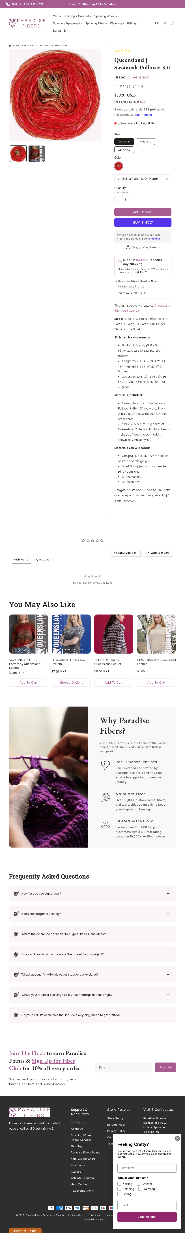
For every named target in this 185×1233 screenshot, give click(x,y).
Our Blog (77, 1146)
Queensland (59, 45)
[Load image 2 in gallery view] (36, 153)
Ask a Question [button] (127, 552)
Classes (76, 1171)
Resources (78, 1165)
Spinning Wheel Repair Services (81, 1137)
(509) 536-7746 (43, 1128)
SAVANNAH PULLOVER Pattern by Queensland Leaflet (25, 663)
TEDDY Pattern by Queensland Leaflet (107, 662)
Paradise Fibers (33, 1215)
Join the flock (147, 1216)
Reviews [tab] (19, 559)
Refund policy (75, 1215)
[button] (56, 16)
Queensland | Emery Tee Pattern (68, 662)
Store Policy (115, 1118)
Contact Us (78, 1122)
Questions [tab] (42, 559)
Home (16, 45)
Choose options (71, 682)
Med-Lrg (146, 141)
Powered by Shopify (53, 1215)
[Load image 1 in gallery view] (18, 153)
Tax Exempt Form (82, 1190)
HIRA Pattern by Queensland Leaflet (156, 662)
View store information (132, 292)
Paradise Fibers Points (85, 1152)
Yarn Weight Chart (83, 1158)
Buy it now (143, 222)
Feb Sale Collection (35, 45)
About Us (77, 1128)
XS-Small (124, 141)
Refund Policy (116, 1124)
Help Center (79, 1184)
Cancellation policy (94, 1219)
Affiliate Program (82, 1178)
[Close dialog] (177, 1138)
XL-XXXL (124, 149)
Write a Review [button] (160, 552)
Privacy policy (94, 1215)
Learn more (143, 114)
